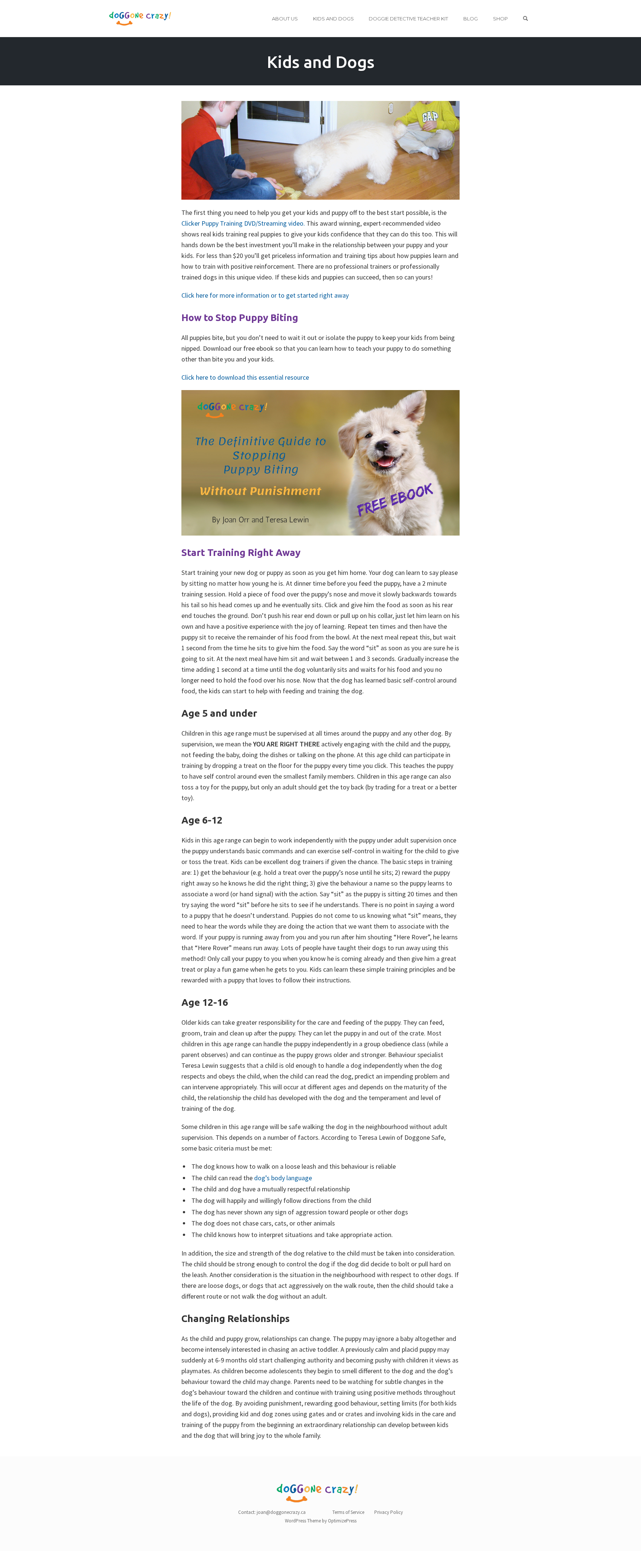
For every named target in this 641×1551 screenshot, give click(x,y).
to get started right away (313, 295)
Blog (470, 19)
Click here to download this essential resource (245, 377)
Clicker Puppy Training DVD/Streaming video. (243, 223)
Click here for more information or (229, 295)
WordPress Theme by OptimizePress (320, 1521)
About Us (285, 19)
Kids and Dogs (333, 19)
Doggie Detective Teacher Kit (408, 19)
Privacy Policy (388, 1512)
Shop (500, 19)
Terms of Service (348, 1512)
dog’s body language (283, 1178)
